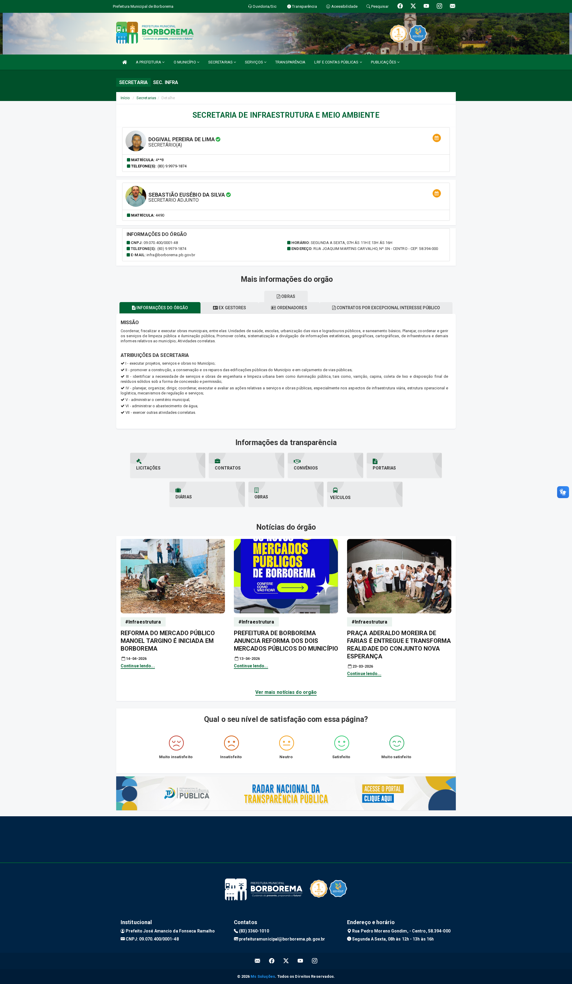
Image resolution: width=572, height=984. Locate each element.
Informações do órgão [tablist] (162, 307)
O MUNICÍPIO (185, 62)
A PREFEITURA (149, 62)
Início (125, 98)
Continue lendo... (138, 665)
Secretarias (146, 98)
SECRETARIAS (221, 62)
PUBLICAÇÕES (384, 62)
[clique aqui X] (286, 961)
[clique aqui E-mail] (257, 961)
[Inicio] (124, 62)
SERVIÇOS (254, 62)
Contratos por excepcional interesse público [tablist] (388, 307)
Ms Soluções (263, 976)
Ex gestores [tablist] (232, 307)
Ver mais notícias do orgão (286, 692)
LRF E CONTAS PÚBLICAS (336, 62)
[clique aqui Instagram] (315, 961)
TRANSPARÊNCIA (290, 62)
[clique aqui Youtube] (300, 961)
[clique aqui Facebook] (272, 961)
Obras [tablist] (287, 296)
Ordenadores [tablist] (291, 307)
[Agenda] (437, 138)
